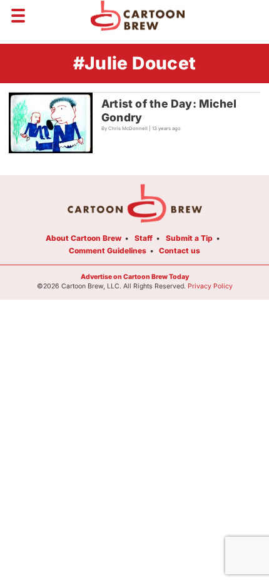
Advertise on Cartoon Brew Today (135, 277)
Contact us (179, 250)
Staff (143, 238)
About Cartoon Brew (83, 238)
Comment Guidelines (107, 250)
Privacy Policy (210, 286)
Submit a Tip (189, 238)
